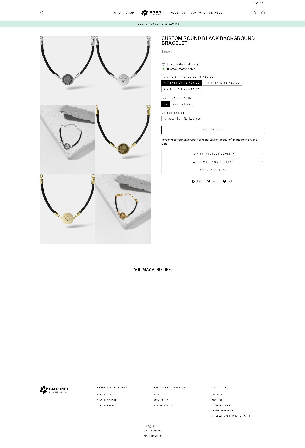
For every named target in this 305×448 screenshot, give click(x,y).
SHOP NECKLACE (106, 405)
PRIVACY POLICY (221, 405)
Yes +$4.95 (182, 103)
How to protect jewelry (213, 153)
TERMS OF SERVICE (222, 410)
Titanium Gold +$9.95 (222, 82)
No (166, 103)
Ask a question (213, 169)
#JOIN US (178, 12)
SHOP (130, 12)
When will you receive (213, 161)
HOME (116, 12)
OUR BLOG (217, 394)
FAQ (156, 394)
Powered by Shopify (152, 436)
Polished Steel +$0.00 (181, 82)
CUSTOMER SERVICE (207, 12)
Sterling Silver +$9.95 (181, 89)
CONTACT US (161, 399)
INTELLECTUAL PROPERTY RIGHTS (231, 415)
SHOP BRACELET (106, 394)
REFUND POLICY (163, 405)
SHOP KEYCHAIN (106, 399)
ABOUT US (217, 399)
